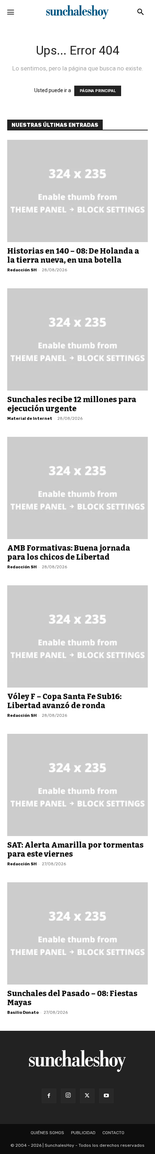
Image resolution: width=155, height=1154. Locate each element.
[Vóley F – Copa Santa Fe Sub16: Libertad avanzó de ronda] (77, 636)
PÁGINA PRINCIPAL (98, 91)
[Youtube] (106, 1096)
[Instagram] (68, 1096)
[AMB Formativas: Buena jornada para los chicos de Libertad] (77, 488)
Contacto (113, 1132)
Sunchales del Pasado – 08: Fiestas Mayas (72, 998)
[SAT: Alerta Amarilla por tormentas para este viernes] (77, 785)
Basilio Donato (23, 1012)
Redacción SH (22, 270)
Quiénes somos (47, 1132)
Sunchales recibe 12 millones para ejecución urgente (71, 404)
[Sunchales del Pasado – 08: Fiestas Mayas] (77, 933)
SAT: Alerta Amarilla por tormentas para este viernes (75, 849)
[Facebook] (49, 1096)
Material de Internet (29, 418)
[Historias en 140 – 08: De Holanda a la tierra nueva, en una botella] (77, 191)
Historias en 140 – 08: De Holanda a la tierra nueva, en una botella (73, 255)
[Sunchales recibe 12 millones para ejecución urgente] (77, 339)
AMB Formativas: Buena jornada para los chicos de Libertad (68, 552)
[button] (140, 12)
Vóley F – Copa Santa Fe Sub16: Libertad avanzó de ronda (64, 701)
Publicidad (83, 1132)
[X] (87, 1096)
